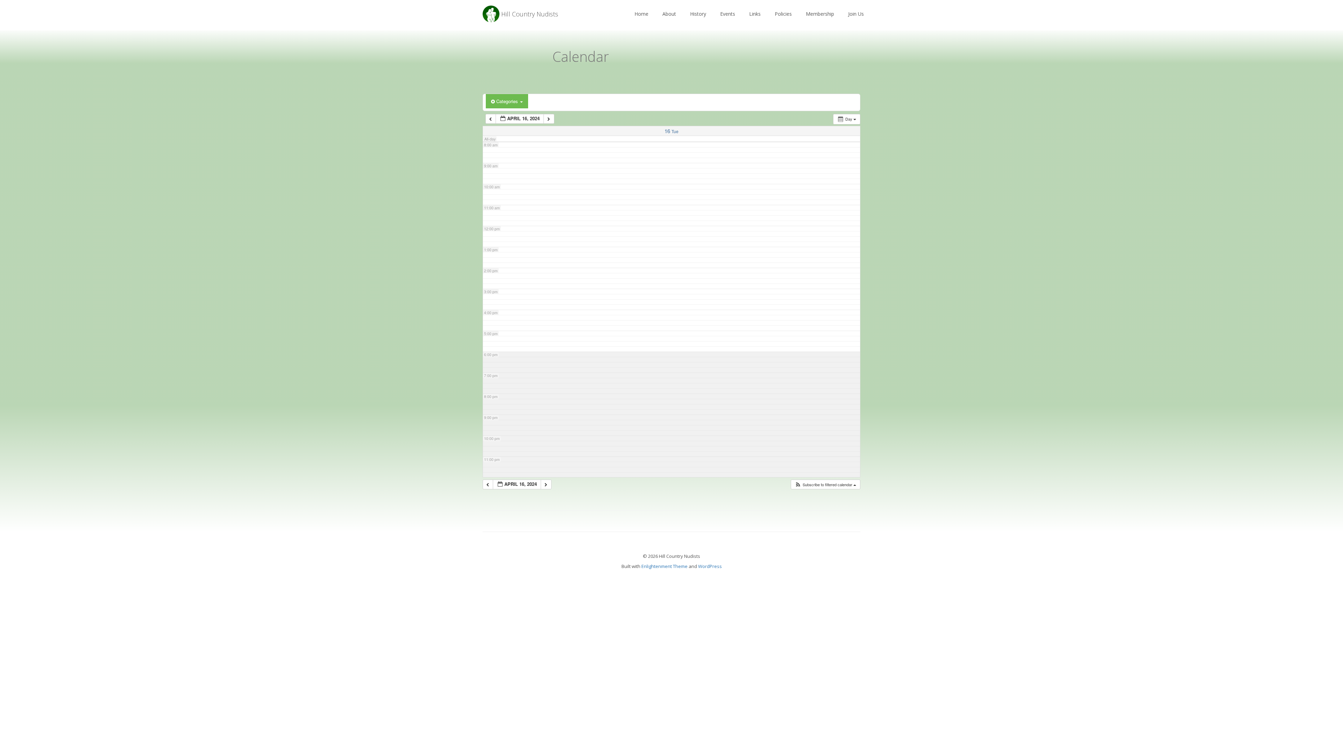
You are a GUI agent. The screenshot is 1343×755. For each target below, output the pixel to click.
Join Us (856, 13)
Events (727, 13)
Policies (783, 13)
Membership (820, 13)
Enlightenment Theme (664, 566)
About (669, 13)
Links (755, 13)
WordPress (710, 566)
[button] (825, 484)
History (698, 13)
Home (641, 13)
